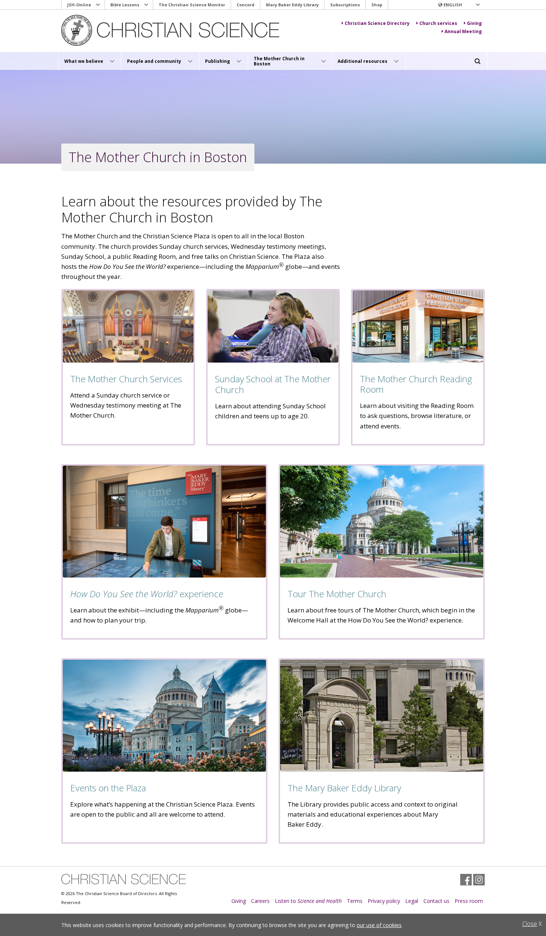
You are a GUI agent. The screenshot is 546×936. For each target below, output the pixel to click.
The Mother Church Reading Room (416, 384)
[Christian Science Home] (171, 30)
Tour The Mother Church (336, 594)
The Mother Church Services (126, 379)
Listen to (308, 900)
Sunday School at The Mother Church (273, 384)
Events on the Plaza (108, 788)
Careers (260, 900)
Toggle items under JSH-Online (98, 5)
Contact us (436, 900)
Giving (238, 900)
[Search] (478, 61)
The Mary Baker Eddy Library (344, 788)
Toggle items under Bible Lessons (146, 5)
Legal (411, 900)
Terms (355, 900)
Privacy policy (384, 900)
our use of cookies (379, 925)
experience (146, 594)
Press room (469, 900)
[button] (459, 5)
